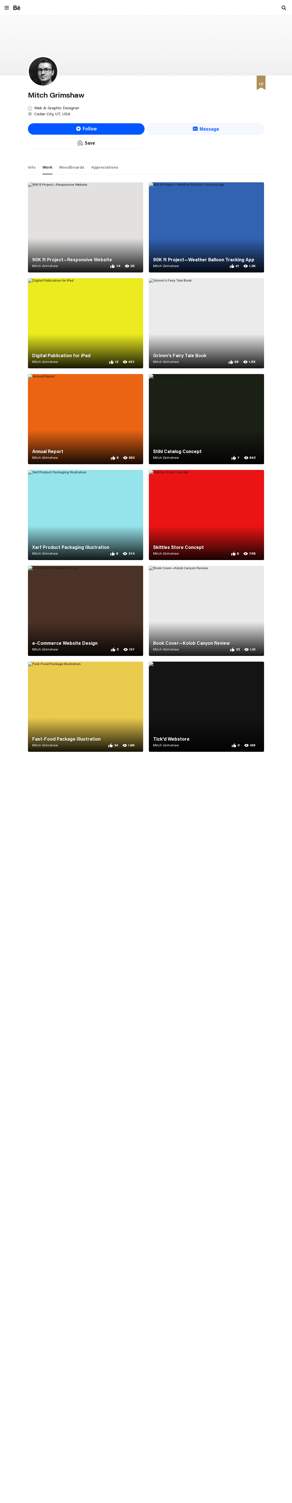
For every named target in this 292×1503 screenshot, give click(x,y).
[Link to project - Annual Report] (85, 419)
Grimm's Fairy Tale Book (179, 355)
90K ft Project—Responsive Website (72, 259)
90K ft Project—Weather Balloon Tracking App (203, 259)
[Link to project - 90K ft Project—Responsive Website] (85, 227)
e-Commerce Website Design (65, 643)
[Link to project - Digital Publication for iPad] (85, 323)
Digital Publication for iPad (61, 355)
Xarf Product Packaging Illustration (70, 547)
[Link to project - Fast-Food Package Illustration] (85, 707)
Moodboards (71, 167)
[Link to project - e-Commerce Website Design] (85, 611)
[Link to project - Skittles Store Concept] (206, 515)
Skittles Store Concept (178, 547)
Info (32, 167)
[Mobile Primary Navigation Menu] (6, 8)
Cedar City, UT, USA (52, 114)
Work (47, 167)
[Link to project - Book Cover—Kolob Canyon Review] (206, 611)
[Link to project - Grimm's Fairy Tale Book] (206, 323)
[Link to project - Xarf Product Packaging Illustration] (85, 515)
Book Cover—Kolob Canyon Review (191, 643)
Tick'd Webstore (171, 739)
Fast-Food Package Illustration (66, 739)
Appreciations (104, 167)
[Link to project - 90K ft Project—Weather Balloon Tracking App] (206, 227)
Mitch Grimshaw (45, 266)
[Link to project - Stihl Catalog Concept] (206, 419)
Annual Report (47, 451)
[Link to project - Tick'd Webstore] (206, 707)
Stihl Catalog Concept (177, 451)
